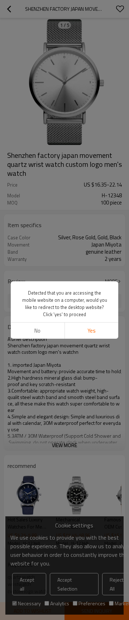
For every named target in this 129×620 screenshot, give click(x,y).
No (37, 331)
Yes (91, 331)
